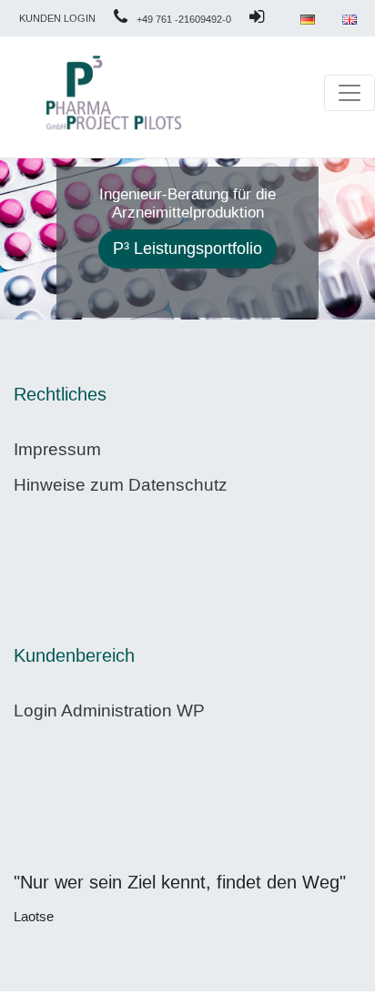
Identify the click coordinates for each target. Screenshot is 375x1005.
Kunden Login (57, 18)
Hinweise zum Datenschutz (121, 484)
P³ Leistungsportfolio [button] (187, 248)
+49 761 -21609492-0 (184, 19)
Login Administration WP (109, 710)
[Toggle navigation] (349, 93)
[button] (28, 239)
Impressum (57, 449)
